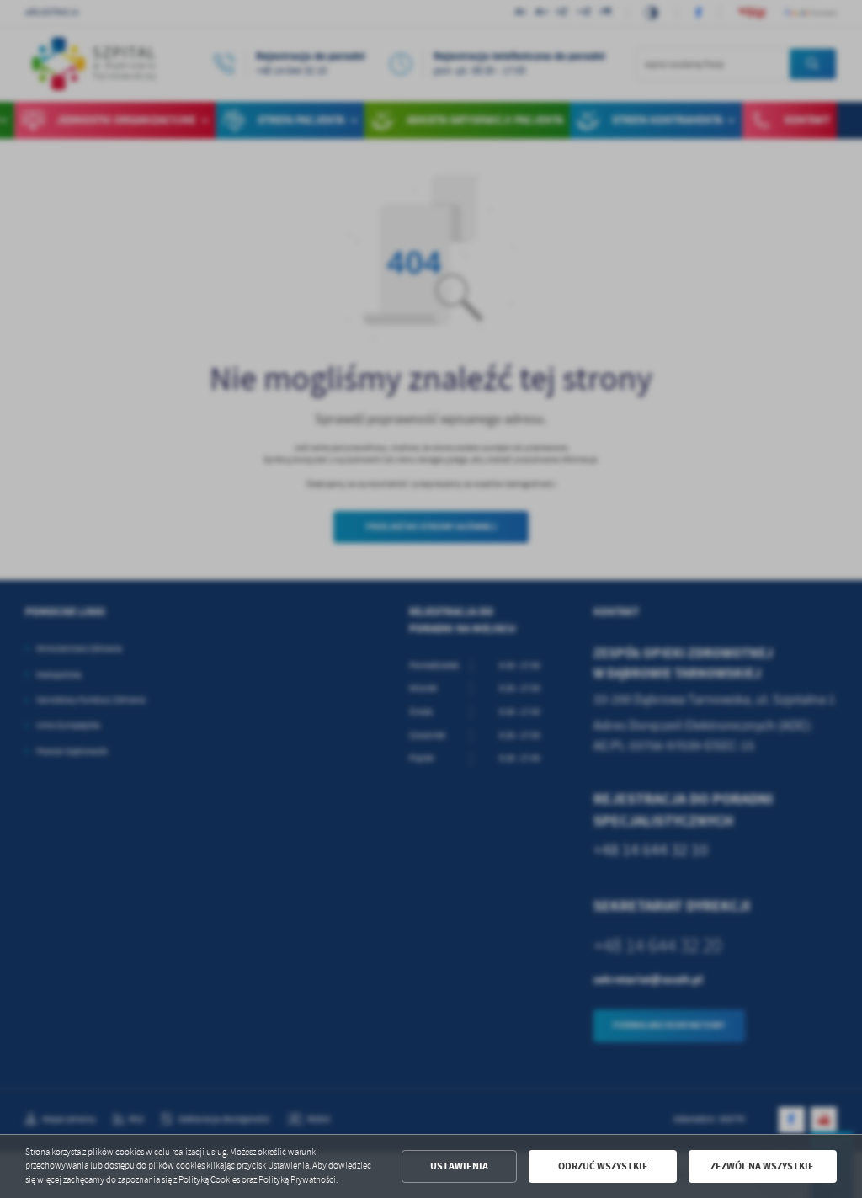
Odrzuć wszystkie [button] (603, 1166)
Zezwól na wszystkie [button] (762, 1166)
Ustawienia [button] (459, 1166)
